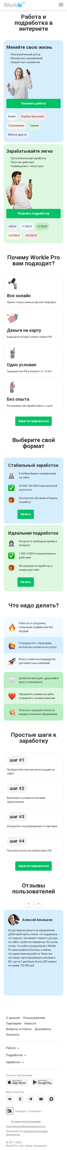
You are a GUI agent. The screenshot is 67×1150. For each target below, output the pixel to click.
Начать (25, 514)
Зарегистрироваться (33, 421)
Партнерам (13, 1023)
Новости (30, 1023)
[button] (29, 904)
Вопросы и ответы (19, 1029)
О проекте (13, 1018)
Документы (43, 1029)
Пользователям (34, 1018)
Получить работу (33, 103)
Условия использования (26, 1121)
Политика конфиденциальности (25, 1126)
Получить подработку (34, 213)
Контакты (13, 1034)
